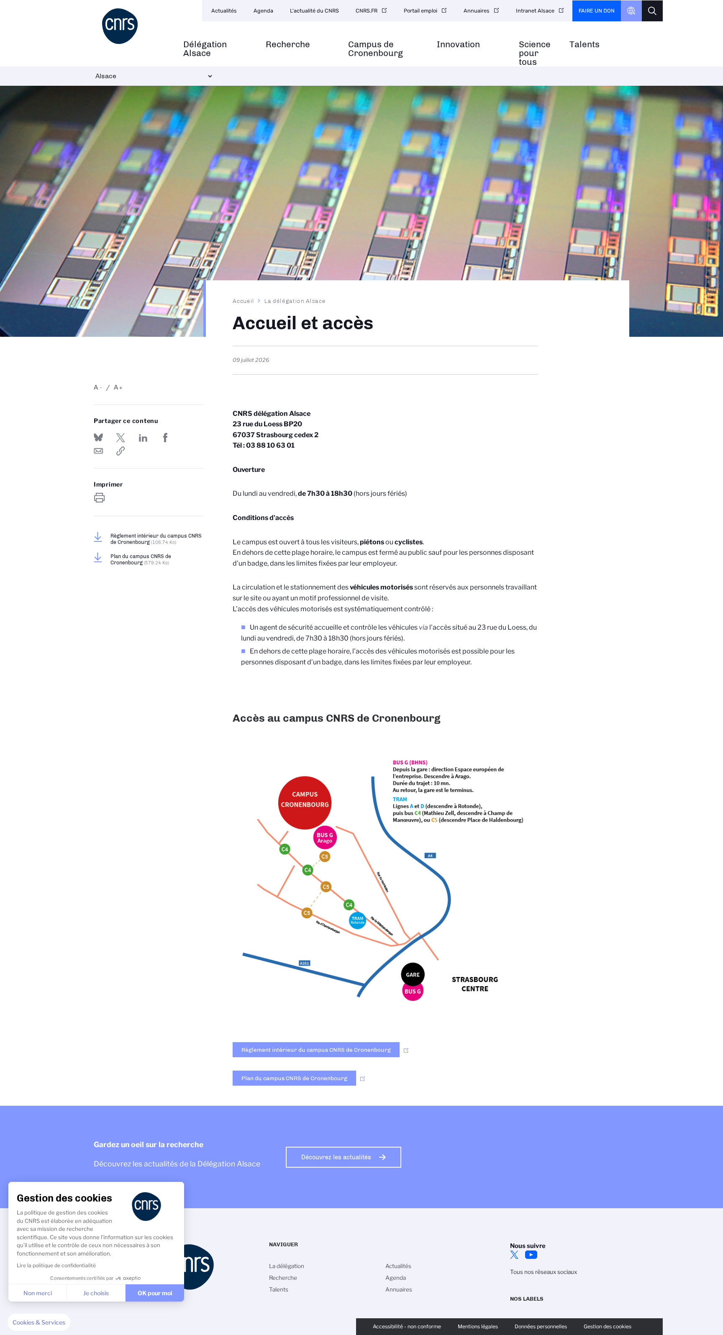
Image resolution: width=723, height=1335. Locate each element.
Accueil (243, 300)
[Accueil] (134, 26)
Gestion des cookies (607, 1326)
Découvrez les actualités (336, 1157)
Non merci (37, 1293)
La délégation (286, 1266)
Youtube (531, 1254)
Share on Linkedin (143, 437)
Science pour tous (535, 53)
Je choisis (96, 1293)
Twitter (514, 1254)
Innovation (458, 44)
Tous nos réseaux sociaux (543, 1271)
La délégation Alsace (295, 300)
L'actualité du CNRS (314, 11)
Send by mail (98, 451)
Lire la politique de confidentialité (56, 1265)
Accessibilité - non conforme (407, 1326)
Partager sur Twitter (120, 437)
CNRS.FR (366, 11)
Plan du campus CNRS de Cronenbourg (140, 559)
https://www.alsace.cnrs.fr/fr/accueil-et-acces (120, 451)
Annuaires (477, 11)
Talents (584, 44)
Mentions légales (478, 1326)
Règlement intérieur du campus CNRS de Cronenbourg (156, 539)
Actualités (224, 11)
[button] (39, 1322)
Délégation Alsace (205, 49)
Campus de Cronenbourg (375, 49)
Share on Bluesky (98, 437)
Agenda (263, 11)
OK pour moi (155, 1293)
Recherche (288, 44)
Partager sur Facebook (165, 437)
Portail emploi (420, 11)
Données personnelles (541, 1326)
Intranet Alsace (535, 11)
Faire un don (597, 11)
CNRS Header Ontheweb (631, 10)
